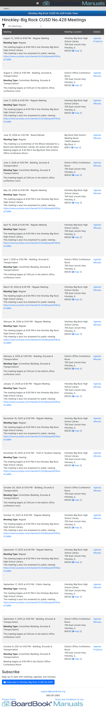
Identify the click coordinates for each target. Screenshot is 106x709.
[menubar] (53, 3)
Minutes (97, 76)
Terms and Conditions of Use (69, 699)
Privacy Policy (9, 699)
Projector (98, 41)
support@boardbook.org (53, 691)
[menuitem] (37, 3)
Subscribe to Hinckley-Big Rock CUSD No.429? (29, 682)
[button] (37, 3)
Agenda (97, 38)
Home (6, 8)
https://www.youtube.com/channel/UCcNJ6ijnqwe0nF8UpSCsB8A (31, 58)
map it (77, 50)
